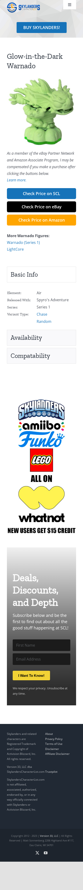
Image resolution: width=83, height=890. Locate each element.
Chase (42, 314)
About (49, 734)
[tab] (41, 274)
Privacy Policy (53, 739)
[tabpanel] (41, 307)
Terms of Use (53, 744)
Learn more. (17, 180)
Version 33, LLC (49, 836)
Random (44, 321)
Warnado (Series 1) (23, 242)
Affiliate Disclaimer (57, 754)
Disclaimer (52, 749)
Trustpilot (51, 772)
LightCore (15, 249)
